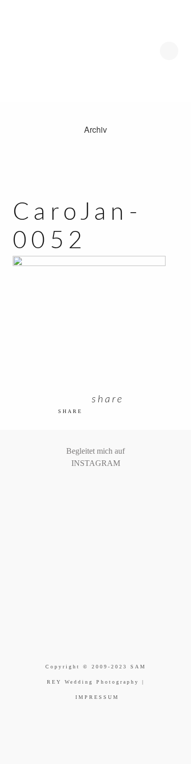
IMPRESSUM (97, 697)
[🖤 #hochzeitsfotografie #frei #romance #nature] (67, 490)
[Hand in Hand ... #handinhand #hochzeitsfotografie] (91, 490)
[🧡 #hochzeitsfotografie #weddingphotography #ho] (123, 490)
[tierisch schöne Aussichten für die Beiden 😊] (75, 490)
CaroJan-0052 (77, 226)
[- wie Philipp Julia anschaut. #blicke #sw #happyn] (99, 490)
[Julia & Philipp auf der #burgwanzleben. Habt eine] (107, 490)
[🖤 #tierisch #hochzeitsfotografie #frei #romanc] (83, 490)
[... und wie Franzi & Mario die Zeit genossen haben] (115, 490)
